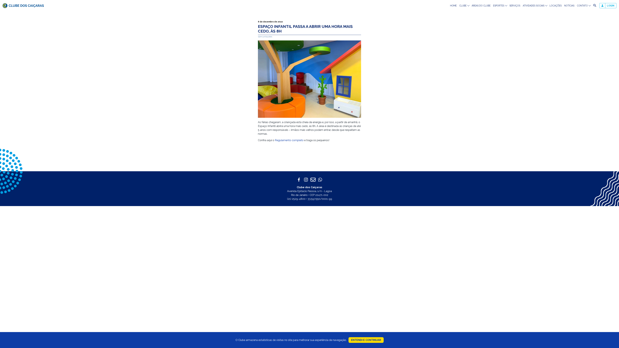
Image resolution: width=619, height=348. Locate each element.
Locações (556, 5)
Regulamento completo (289, 140)
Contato (582, 5)
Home (453, 5)
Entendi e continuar (366, 340)
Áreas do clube (481, 5)
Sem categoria (265, 37)
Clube (463, 5)
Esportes (498, 5)
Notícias (569, 5)
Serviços (514, 5)
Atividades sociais (533, 5)
